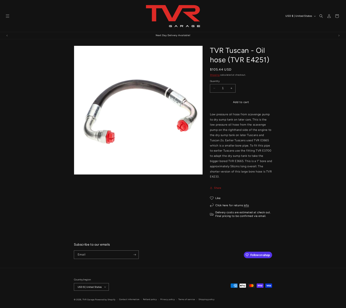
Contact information (129, 299)
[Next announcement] (339, 35)
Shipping (215, 75)
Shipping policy (207, 299)
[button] (8, 16)
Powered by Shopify (105, 299)
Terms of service (186, 299)
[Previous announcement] (7, 35)
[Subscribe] (135, 254)
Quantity (215, 81)
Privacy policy (167, 299)
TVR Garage (89, 299)
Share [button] (217, 187)
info (246, 205)
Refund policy (150, 299)
